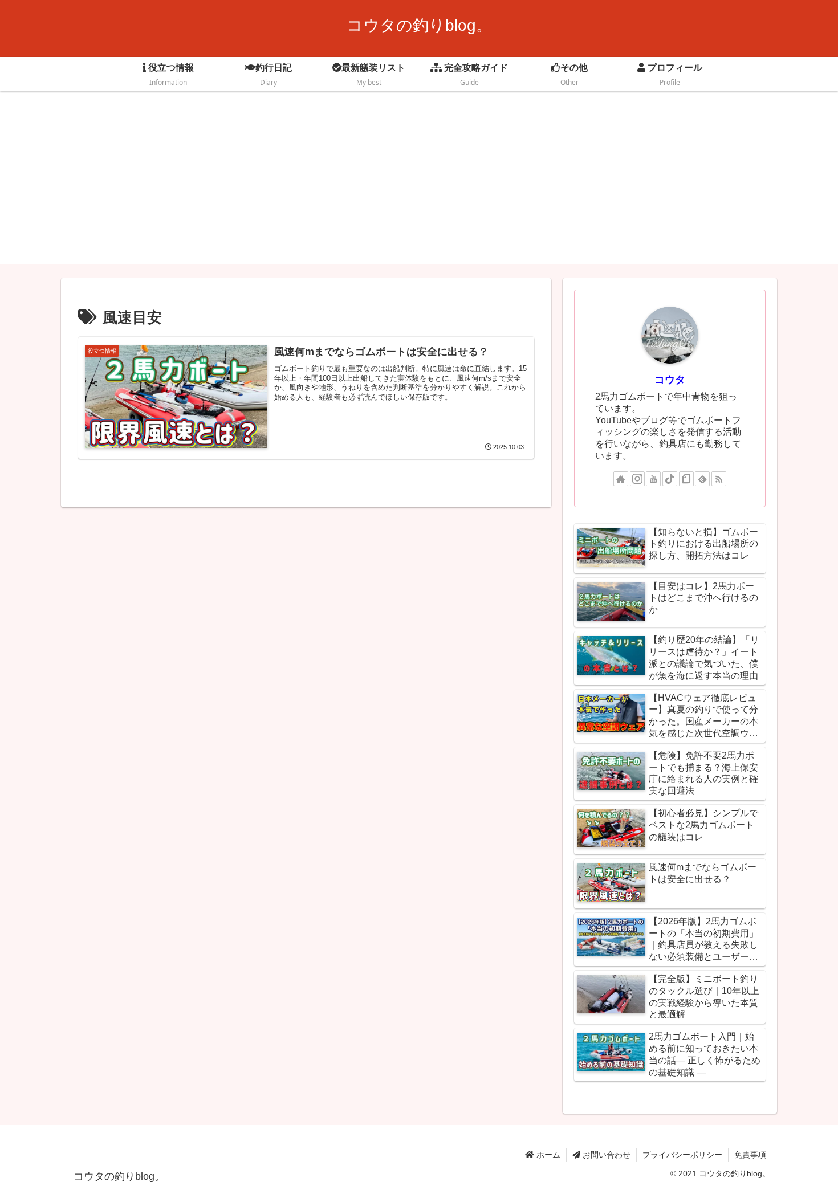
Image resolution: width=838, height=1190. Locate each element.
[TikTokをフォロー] (669, 478)
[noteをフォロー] (686, 478)
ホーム (547, 1154)
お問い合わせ (605, 1154)
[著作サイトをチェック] (620, 478)
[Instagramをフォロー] (637, 478)
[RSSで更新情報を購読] (718, 478)
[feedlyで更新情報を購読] (702, 478)
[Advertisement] (419, 184)
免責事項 (750, 1154)
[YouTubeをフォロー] (653, 478)
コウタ (669, 379)
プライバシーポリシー (682, 1154)
